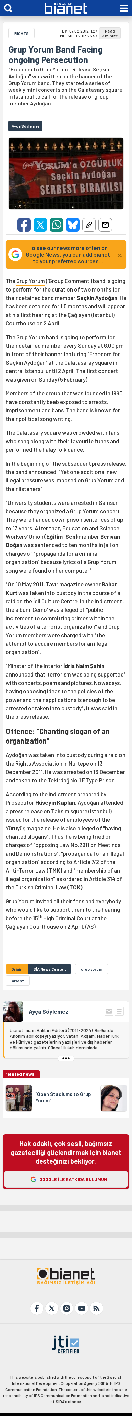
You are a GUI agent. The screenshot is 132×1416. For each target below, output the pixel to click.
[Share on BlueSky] (73, 225)
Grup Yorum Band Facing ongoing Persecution (55, 54)
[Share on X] (40, 225)
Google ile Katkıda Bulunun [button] (73, 1179)
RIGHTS (21, 33)
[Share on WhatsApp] (56, 225)
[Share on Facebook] (24, 225)
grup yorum (91, 969)
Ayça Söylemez (48, 1011)
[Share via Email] (105, 225)
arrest (18, 980)
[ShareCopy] (89, 225)
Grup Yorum (30, 280)
